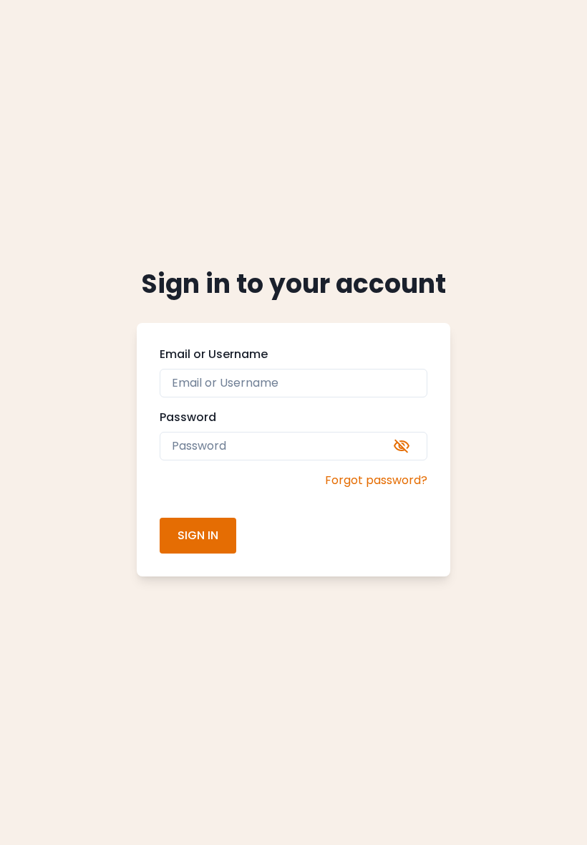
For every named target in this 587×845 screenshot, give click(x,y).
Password (188, 417)
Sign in (198, 535)
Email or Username (214, 354)
